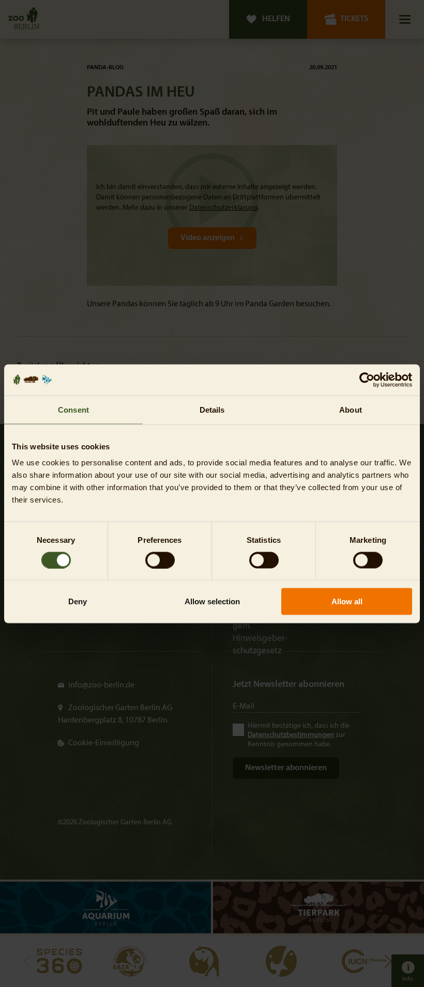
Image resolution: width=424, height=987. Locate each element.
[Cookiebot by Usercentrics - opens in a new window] (367, 379)
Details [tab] (212, 409)
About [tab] (350, 409)
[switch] (160, 560)
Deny (77, 601)
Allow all (346, 601)
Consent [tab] (73, 409)
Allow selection (212, 601)
